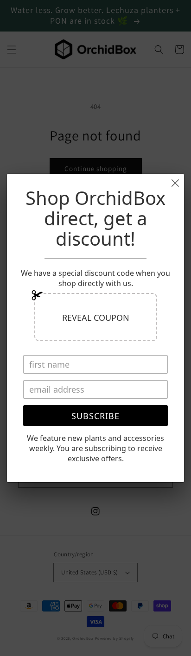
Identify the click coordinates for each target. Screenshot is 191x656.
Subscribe (95, 415)
